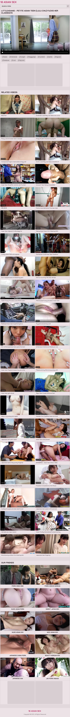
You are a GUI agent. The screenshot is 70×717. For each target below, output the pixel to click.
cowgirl (23, 57)
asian (5, 57)
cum (14, 60)
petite (50, 57)
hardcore (6, 60)
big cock (22, 60)
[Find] (68, 6)
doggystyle (32, 57)
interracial (14, 57)
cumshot (42, 57)
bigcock (58, 57)
